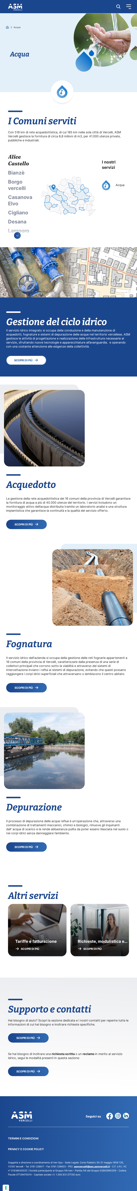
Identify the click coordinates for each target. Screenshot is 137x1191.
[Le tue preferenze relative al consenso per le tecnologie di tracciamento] (6, 1188)
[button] (126, 7)
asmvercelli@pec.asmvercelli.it (92, 1166)
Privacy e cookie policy (26, 1149)
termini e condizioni (23, 1138)
